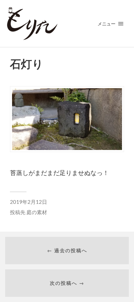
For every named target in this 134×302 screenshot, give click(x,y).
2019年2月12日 (28, 202)
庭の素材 (36, 212)
